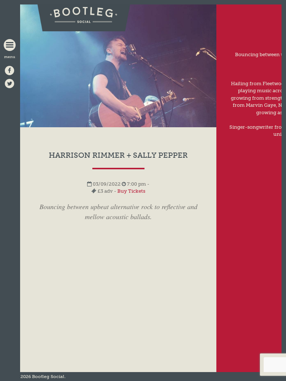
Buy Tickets (131, 191)
